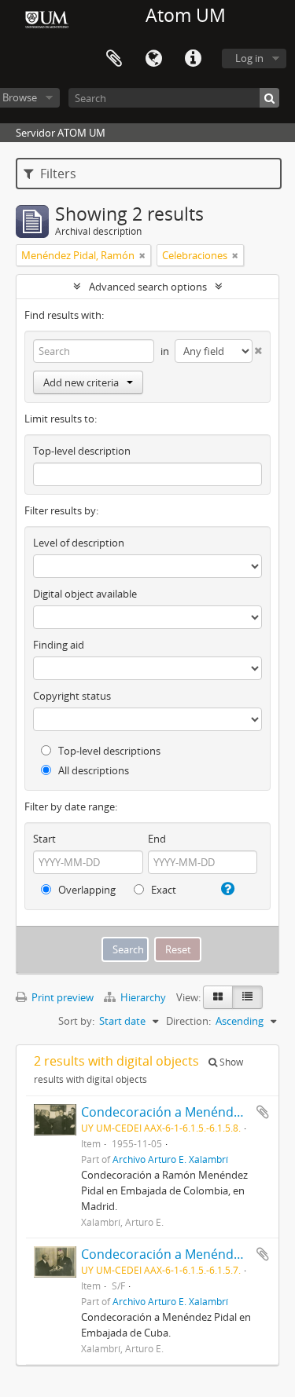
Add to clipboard (263, 1112)
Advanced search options (148, 287)
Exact (162, 890)
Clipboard (114, 59)
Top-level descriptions (108, 751)
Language (153, 59)
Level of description (78, 543)
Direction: (188, 1021)
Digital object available (85, 594)
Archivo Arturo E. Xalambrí (170, 1159)
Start (44, 839)
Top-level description (82, 451)
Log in (249, 58)
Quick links (192, 59)
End (157, 839)
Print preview (61, 997)
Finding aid (58, 645)
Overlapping (86, 890)
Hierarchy (143, 997)
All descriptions (92, 770)
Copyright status (72, 696)
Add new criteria (81, 382)
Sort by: (76, 1021)
